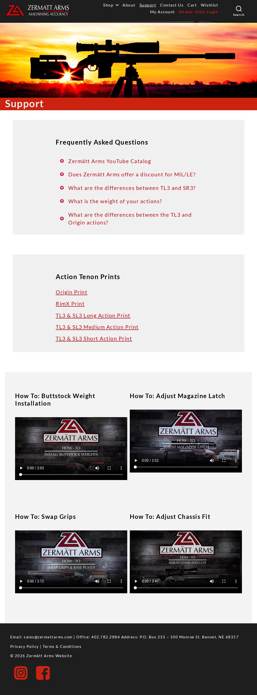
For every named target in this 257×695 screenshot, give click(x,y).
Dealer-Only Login (198, 11)
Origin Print (71, 292)
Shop (108, 5)
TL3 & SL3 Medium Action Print (97, 327)
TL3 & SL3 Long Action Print (93, 315)
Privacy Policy (24, 646)
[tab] (128, 161)
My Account (162, 11)
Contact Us (171, 5)
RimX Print (70, 303)
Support (148, 5)
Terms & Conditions (62, 646)
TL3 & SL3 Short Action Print (94, 338)
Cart (192, 5)
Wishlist (209, 5)
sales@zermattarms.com (48, 637)
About (129, 5)
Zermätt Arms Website (49, 655)
